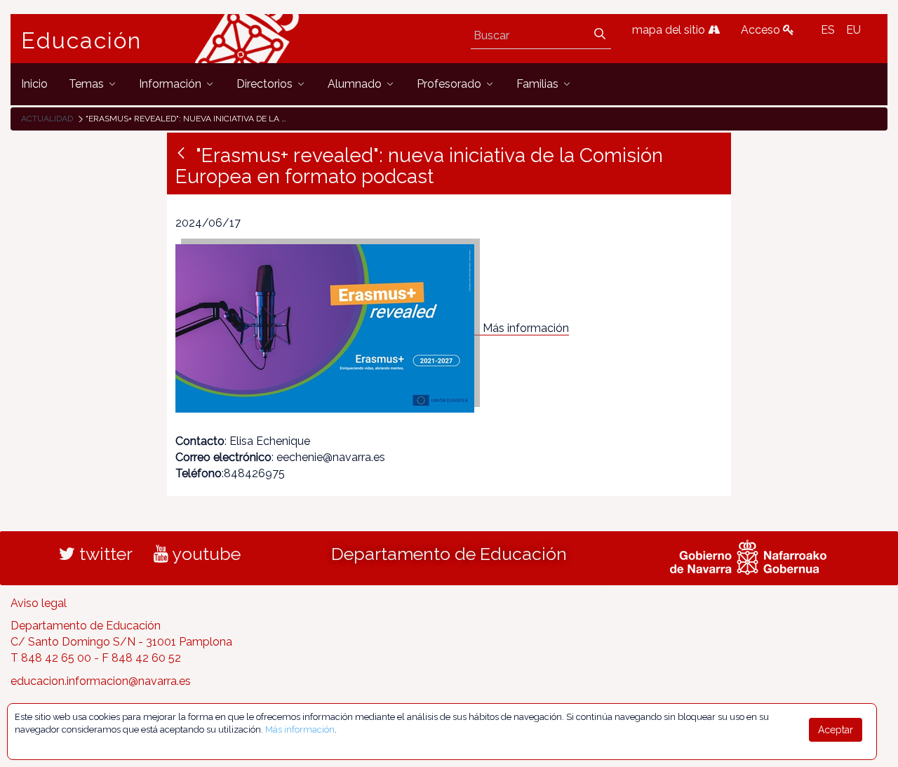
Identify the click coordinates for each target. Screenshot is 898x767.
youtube (204, 553)
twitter (104, 553)
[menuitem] (34, 84)
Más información (526, 328)
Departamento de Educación (449, 553)
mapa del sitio (670, 29)
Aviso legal (39, 603)
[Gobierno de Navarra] (748, 555)
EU (853, 29)
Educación (81, 40)
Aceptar (835, 729)
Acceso (762, 29)
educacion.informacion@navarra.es (101, 681)
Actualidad (47, 119)
